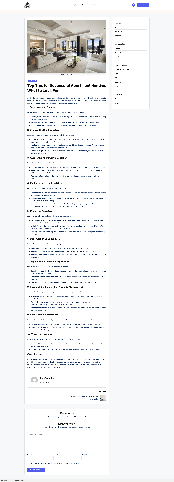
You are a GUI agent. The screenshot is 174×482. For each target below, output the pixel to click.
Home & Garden (121, 65)
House (117, 74)
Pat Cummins (47, 378)
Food (117, 57)
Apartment (32, 80)
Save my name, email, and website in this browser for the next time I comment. (56, 463)
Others (117, 86)
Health (117, 61)
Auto (116, 27)
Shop (117, 99)
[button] (143, 5)
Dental (117, 48)
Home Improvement (122, 69)
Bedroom (118, 36)
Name (30, 454)
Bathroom (118, 32)
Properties (119, 95)
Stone (117, 103)
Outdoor (118, 90)
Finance (118, 53)
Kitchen (117, 78)
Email (57, 454)
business (118, 40)
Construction (120, 44)
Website (84, 454)
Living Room (119, 82)
